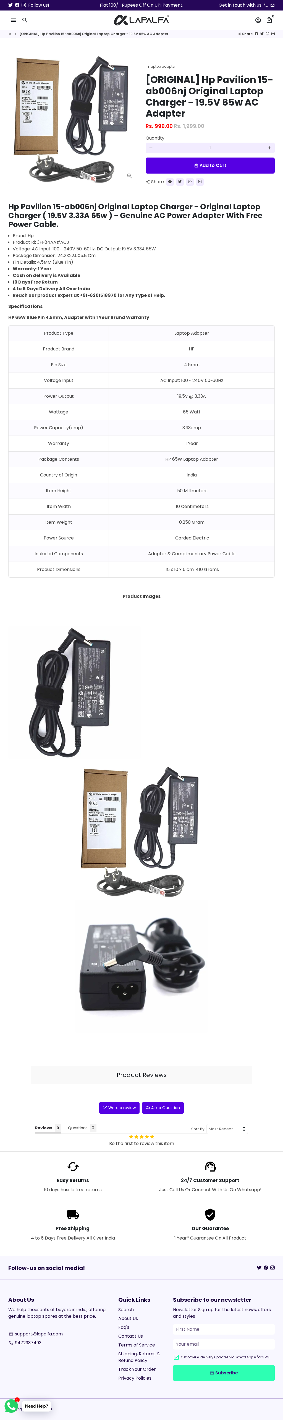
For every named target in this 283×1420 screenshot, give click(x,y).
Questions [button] (78, 1128)
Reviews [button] (43, 1128)
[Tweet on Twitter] (262, 34)
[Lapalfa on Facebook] (17, 5)
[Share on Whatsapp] (267, 34)
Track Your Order (137, 1369)
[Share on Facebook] (256, 34)
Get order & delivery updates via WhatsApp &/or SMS (225, 1357)
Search (126, 1309)
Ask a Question (165, 1107)
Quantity (155, 138)
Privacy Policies (134, 1378)
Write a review (122, 1107)
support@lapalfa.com (36, 1334)
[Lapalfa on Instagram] (24, 5)
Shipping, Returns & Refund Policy (139, 1357)
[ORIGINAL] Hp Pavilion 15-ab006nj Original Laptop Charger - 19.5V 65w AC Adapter (93, 34)
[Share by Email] (273, 34)
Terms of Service (136, 1345)
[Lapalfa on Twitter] (10, 5)
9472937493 (25, 1343)
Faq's (123, 1327)
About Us (128, 1318)
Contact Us (130, 1336)
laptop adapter (160, 66)
